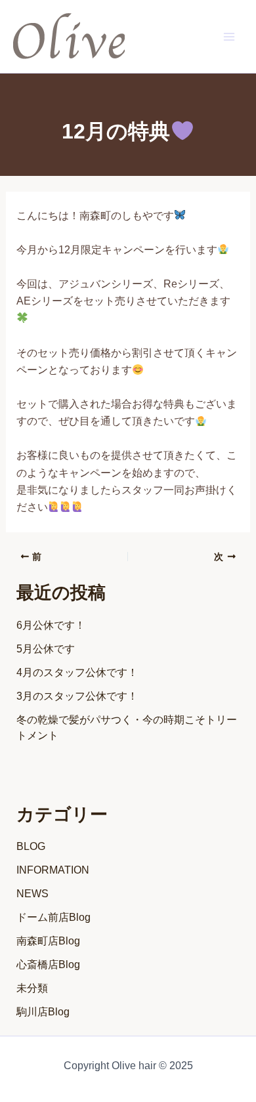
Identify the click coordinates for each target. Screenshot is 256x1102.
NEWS (32, 893)
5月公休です (45, 648)
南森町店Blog (48, 940)
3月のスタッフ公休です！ (77, 696)
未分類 (32, 988)
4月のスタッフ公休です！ (77, 672)
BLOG (30, 846)
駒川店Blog (43, 1011)
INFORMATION (52, 870)
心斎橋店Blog (48, 964)
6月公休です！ (50, 625)
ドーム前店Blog (53, 917)
